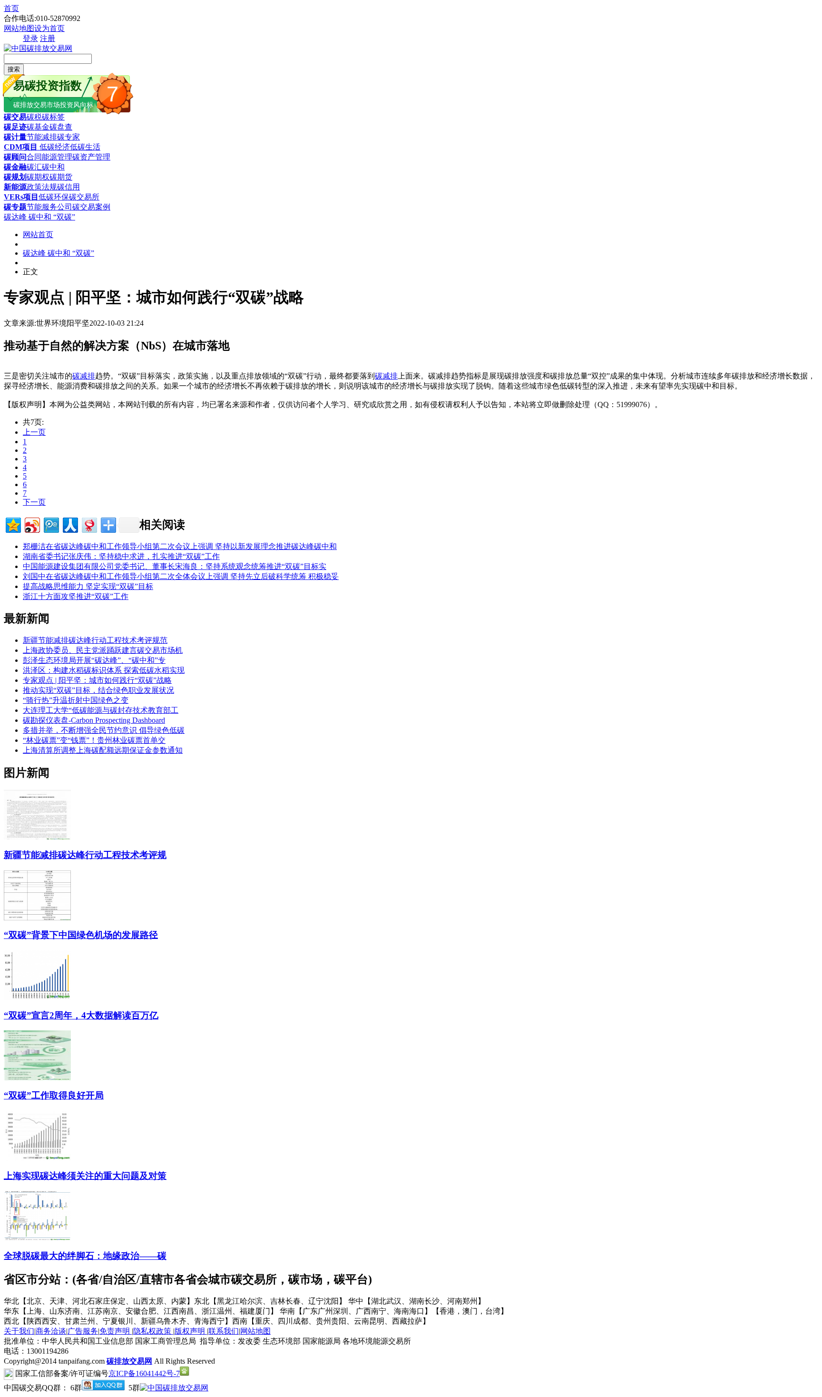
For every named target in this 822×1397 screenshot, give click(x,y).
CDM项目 (21, 147)
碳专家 (68, 137)
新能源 (15, 187)
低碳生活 (85, 147)
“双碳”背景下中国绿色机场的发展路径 (81, 935)
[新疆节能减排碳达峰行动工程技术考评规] (37, 837)
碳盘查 (60, 127)
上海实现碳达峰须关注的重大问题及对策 (85, 1176)
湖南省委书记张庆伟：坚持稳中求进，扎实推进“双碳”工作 (121, 556)
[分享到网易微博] (89, 524)
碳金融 (15, 167)
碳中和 (53, 167)
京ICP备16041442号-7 (144, 1373)
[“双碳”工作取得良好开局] (37, 1078)
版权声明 (191, 1331)
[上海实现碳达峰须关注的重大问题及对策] (37, 1158)
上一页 (34, 432)
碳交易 (15, 117)
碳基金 (38, 127)
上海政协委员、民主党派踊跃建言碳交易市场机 (103, 650)
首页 (11, 8)
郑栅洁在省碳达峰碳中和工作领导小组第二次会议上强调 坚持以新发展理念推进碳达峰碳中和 (180, 546)
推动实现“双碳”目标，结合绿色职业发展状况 (98, 690)
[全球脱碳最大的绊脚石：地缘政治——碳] (37, 1238)
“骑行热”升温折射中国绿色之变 (75, 700)
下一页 (34, 502)
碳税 (34, 117)
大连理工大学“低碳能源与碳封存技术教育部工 (100, 710)
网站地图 (19, 28)
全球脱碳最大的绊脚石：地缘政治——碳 (85, 1256)
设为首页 (49, 28)
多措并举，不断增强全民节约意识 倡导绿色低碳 (104, 730)
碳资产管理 (91, 157)
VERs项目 (21, 197)
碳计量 (15, 137)
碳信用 (68, 187)
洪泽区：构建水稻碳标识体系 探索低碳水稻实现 (104, 670)
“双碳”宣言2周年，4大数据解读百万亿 (81, 1015)
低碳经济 (54, 147)
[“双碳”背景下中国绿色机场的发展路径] (37, 918)
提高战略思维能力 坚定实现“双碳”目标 (88, 586)
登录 (30, 38)
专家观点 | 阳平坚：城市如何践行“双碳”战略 (97, 680)
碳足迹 (15, 127)
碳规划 (15, 177)
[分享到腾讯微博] (50, 524)
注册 (47, 38)
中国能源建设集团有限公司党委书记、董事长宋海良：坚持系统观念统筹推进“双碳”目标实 (174, 566)
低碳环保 (54, 197)
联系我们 (223, 1331)
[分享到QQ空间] (12, 524)
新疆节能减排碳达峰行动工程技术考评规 (85, 855)
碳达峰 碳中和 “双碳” (39, 217)
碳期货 (60, 177)
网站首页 (38, 234)
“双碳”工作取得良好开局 (54, 1095)
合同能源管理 (49, 157)
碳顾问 (15, 157)
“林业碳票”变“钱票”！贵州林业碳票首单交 (94, 740)
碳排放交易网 (129, 1361)
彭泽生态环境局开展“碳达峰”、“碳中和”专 (94, 660)
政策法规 (42, 187)
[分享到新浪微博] (31, 524)
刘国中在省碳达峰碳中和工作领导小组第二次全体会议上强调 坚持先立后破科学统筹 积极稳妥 (181, 576)
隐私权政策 (153, 1331)
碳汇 (34, 167)
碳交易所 (84, 197)
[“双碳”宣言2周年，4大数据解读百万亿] (37, 998)
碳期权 (38, 177)
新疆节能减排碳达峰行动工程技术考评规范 (95, 640)
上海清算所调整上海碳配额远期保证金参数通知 (103, 750)
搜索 (14, 69)
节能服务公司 (49, 207)
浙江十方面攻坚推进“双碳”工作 (75, 596)
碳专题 (15, 207)
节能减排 (42, 137)
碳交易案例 (91, 207)
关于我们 (19, 1331)
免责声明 (115, 1331)
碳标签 (53, 117)
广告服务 (83, 1331)
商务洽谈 (51, 1331)
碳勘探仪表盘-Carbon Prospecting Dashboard (94, 720)
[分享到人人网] (69, 524)
